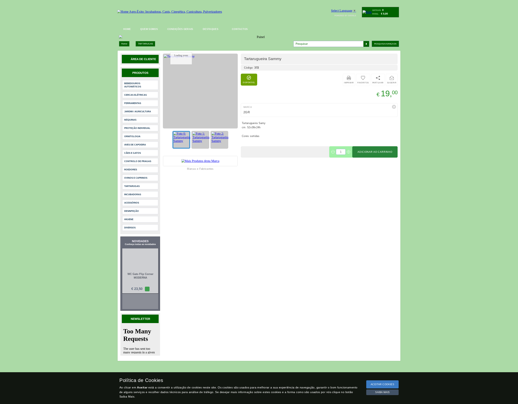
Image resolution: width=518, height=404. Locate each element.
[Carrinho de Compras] (367, 12)
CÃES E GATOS (132, 153)
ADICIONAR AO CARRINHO (375, 152)
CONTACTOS (240, 29)
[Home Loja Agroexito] (169, 12)
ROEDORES (130, 169)
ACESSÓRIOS (131, 202)
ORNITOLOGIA (132, 136)
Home (124, 43)
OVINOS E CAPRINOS (135, 178)
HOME (127, 29)
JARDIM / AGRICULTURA (137, 111)
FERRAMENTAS (132, 103)
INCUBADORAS (132, 194)
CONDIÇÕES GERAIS (180, 29)
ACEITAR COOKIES (382, 384)
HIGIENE (128, 219)
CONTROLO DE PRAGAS (137, 161)
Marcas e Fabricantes (200, 168)
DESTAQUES (210, 29)
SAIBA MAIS (382, 392)
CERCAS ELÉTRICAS (135, 95)
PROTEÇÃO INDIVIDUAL (137, 128)
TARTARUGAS (145, 43)
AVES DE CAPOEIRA (135, 144)
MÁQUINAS (130, 120)
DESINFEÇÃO (131, 211)
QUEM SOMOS (149, 29)
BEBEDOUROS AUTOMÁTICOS (132, 85)
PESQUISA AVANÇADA (385, 44)
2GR (246, 112)
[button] (394, 107)
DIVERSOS (130, 227)
